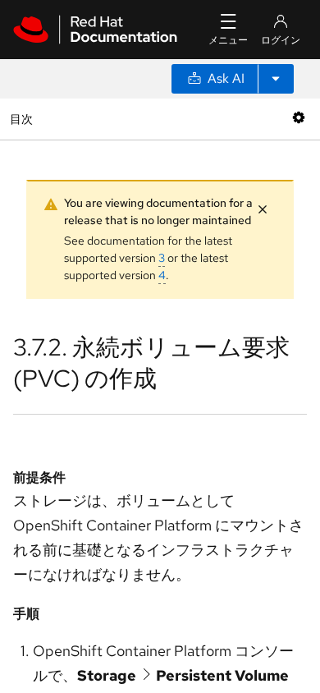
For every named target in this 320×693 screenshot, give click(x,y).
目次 (23, 118)
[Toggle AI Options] (276, 79)
